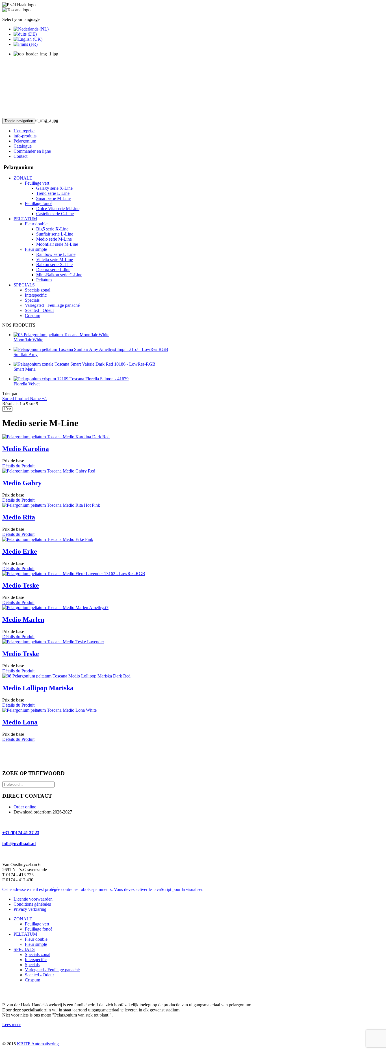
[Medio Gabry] (48, 471)
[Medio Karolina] (56, 436)
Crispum (32, 979)
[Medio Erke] (47, 539)
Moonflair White (28, 339)
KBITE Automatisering (38, 1043)
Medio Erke (19, 551)
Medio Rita (18, 517)
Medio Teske (20, 585)
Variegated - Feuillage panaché (52, 969)
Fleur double (36, 939)
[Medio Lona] (49, 710)
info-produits (25, 135)
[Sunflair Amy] (91, 349)
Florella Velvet (27, 383)
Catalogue (23, 146)
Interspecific (36, 959)
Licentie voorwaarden (33, 899)
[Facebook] (7, 992)
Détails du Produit (18, 465)
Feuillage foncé (38, 929)
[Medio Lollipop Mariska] (66, 676)
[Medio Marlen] (55, 607)
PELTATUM (25, 934)
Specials (32, 964)
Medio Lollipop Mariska (37, 688)
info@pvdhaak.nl (19, 843)
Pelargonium (25, 141)
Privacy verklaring (30, 909)
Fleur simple (36, 944)
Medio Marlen (23, 619)
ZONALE (23, 918)
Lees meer (11, 1024)
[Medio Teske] (73, 573)
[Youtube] (17, 992)
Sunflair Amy (26, 354)
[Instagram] (28, 992)
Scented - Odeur (39, 974)
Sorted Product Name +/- (24, 398)
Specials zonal (37, 954)
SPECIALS (24, 949)
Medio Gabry (22, 483)
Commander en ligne (32, 151)
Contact (20, 156)
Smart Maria (25, 369)
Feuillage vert (37, 923)
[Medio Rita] (51, 505)
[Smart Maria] (84, 364)
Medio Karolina (25, 448)
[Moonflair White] (61, 334)
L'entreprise (24, 130)
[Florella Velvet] (71, 378)
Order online (25, 806)
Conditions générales (32, 904)
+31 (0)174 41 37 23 (20, 832)
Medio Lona (20, 722)
